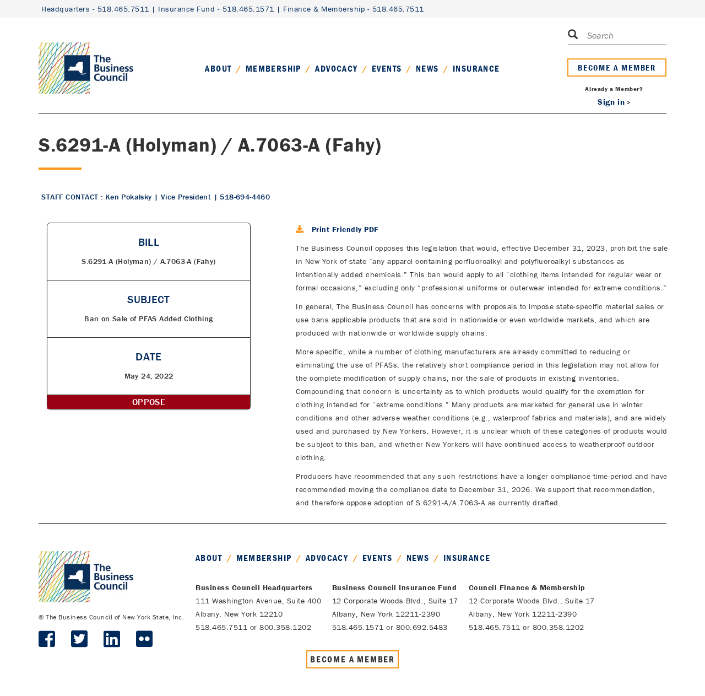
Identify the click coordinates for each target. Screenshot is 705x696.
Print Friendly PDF (345, 229)
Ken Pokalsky (128, 197)
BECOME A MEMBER (617, 67)
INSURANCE (476, 68)
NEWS (427, 68)
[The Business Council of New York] (86, 55)
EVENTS (387, 68)
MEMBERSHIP (273, 68)
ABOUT (218, 68)
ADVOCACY (336, 68)
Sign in (611, 101)
